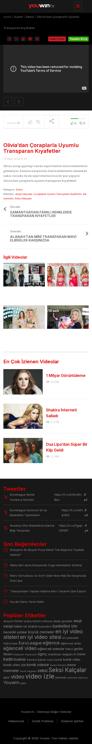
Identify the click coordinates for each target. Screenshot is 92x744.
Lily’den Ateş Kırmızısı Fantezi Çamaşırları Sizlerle (65, 295)
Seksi (30, 16)
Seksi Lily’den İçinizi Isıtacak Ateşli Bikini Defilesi (64, 338)
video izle (39, 676)
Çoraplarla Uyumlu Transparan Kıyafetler (57, 194)
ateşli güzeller (63, 621)
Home (7, 16)
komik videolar (38, 665)
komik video (71, 659)
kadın (8, 659)
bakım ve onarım (26, 626)
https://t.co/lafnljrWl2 (72, 512)
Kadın (18, 16)
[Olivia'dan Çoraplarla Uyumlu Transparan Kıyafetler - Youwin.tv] (44, 5)
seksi (43, 670)
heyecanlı (31, 654)
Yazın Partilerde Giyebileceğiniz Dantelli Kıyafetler (23, 295)
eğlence (51, 643)
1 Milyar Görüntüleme (66, 375)
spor (6, 677)
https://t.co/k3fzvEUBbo (68, 497)
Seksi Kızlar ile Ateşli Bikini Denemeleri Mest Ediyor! (22, 338)
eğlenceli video (20, 648)
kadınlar (20, 659)
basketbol (45, 626)
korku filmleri (58, 665)
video (17, 676)
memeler (11, 670)
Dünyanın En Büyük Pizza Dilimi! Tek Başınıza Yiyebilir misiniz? (47, 552)
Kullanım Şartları (72, 721)
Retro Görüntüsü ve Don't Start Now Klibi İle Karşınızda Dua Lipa (48, 578)
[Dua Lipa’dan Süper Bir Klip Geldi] (23, 450)
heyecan (18, 654)
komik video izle (14, 665)
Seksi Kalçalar (23, 198)
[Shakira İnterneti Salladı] (23, 416)
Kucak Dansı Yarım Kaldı (27, 601)
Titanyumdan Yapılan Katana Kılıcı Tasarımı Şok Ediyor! (48, 591)
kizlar (50, 659)
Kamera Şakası (36, 659)
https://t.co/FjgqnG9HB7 (71, 528)
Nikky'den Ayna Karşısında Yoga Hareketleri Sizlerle (46, 565)
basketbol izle (65, 626)
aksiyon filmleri (13, 621)
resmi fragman (28, 671)
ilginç (42, 654)
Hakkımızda (16, 721)
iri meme (80, 654)
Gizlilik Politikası (43, 721)
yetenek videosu (77, 677)
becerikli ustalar (15, 632)
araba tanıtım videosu (38, 621)
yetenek (60, 677)
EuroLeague (30, 643)
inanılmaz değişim (60, 654)
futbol (69, 649)
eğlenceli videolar (51, 649)
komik (58, 659)
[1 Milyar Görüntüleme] (23, 381)
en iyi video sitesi (40, 637)
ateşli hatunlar (23, 194)
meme (71, 665)
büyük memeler (41, 632)
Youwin (11, 682)
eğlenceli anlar (71, 643)
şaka (23, 683)
